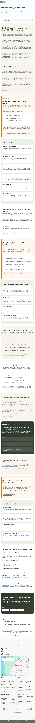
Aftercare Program (30, 696)
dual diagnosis (30, 486)
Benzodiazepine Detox (5, 687)
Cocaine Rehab (20, 681)
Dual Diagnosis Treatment (11, 698)
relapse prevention (27, 133)
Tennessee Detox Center (6, 41)
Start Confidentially (24, 57)
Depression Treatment (3, 703)
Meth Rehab (20, 688)
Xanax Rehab (28, 686)
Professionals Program (29, 702)
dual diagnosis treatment (13, 232)
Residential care (6, 300)
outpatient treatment (20, 486)
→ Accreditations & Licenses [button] (8, 621)
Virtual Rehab (28, 687)
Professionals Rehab (29, 690)
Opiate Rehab (28, 679)
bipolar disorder (8, 214)
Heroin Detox (11, 682)
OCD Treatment (12, 699)
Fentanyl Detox (11, 681)
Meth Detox (11, 684)
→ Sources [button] (3, 619)
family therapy (14, 41)
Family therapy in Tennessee (7, 39)
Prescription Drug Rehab (29, 682)
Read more (17, 635)
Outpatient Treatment (20, 702)
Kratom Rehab (20, 684)
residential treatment (21, 52)
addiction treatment (11, 132)
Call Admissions (6, 57)
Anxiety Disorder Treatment (4, 699)
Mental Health (3, 697)
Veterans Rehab (28, 689)
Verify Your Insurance (7, 494)
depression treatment (22, 232)
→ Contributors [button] (5, 617)
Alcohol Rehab (20, 679)
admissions (13, 509)
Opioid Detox (11, 685)
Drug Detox (3, 682)
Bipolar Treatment (4, 701)
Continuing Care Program (29, 705)
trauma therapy (17, 233)
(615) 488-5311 (28, 1)
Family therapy (5, 46)
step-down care (25, 229)
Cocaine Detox (11, 679)
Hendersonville (19, 470)
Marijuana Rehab (21, 685)
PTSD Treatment (12, 701)
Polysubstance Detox (12, 687)
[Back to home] (4, 2)
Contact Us (12, 610)
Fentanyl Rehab (20, 687)
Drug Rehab (20, 682)
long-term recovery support (25, 40)
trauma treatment (17, 229)
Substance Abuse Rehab (29, 684)
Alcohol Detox (3, 684)
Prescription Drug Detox (4, 689)
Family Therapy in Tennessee (7, 26)
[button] (33, 2)
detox (16, 52)
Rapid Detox (3, 681)
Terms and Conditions (10, 718)
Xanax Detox (11, 688)
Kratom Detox (3, 691)
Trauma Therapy (12, 702)
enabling (11, 36)
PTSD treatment (9, 233)
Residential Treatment (20, 697)
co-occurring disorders (13, 218)
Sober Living (20, 704)
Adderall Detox (3, 685)
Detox (4, 290)
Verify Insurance (15, 57)
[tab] (14, 712)
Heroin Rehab (20, 690)
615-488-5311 (5, 610)
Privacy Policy (3, 718)
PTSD (24, 178)
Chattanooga (29, 470)
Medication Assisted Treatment (28, 699)
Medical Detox (3, 679)
